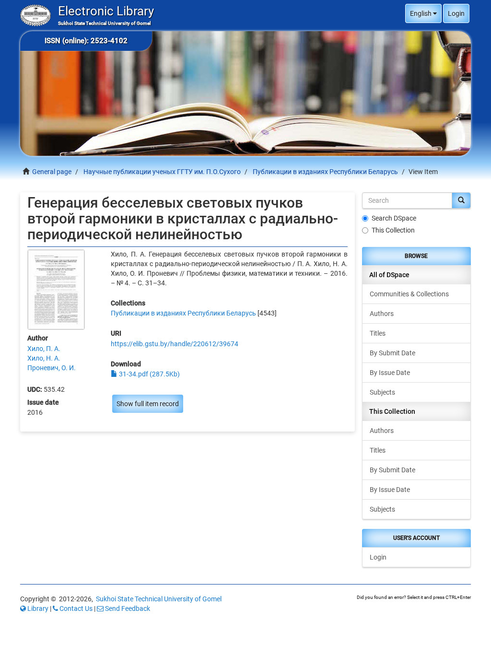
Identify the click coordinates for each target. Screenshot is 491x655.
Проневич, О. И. (51, 368)
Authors (382, 313)
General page (51, 171)
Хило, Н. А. (43, 358)
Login (378, 557)
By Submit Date (392, 353)
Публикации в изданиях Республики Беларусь (325, 171)
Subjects (382, 392)
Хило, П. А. (43, 348)
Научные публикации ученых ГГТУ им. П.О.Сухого (162, 171)
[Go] (461, 200)
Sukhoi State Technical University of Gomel (159, 599)
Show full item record (148, 404)
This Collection (393, 230)
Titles (378, 333)
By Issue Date (390, 372)
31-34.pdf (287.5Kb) (148, 374)
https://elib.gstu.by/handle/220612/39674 (174, 344)
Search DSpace (394, 218)
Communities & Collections (409, 294)
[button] (423, 13)
